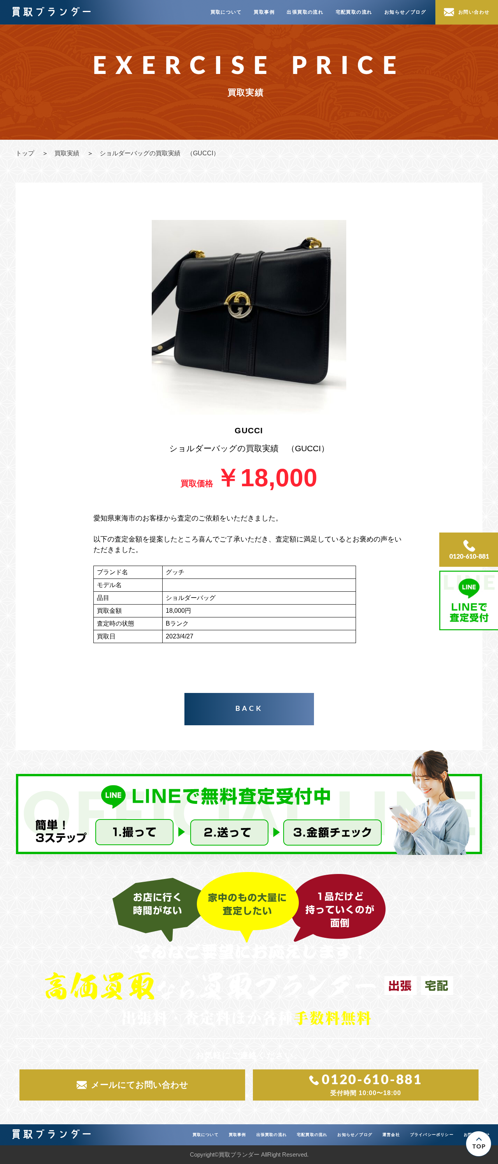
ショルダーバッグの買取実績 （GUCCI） (159, 153)
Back (248, 708)
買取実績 (66, 153)
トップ (25, 153)
